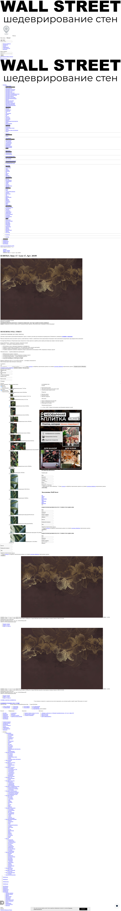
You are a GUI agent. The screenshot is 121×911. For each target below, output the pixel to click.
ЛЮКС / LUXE (6, 251)
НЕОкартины (8, 896)
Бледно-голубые (9, 221)
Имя (42, 475)
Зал (6, 112)
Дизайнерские (9, 206)
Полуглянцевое (5, 388)
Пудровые (8, 215)
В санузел (8, 234)
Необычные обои (24, 704)
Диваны (5, 243)
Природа (7, 120)
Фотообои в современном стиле (12, 94)
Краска (5, 240)
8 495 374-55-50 (44, 714)
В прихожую (8, 109)
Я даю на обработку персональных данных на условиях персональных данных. (49, 366)
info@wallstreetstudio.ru (46, 716)
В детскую (8, 124)
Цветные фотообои (10, 100)
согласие (30, 366)
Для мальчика (8, 140)
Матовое (4, 386)
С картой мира (9, 142)
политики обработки (58, 366)
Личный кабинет (6, 723)
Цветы (7, 122)
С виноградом (9, 151)
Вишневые (8, 224)
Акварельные (8, 211)
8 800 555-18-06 (44, 715)
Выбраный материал (46, 522)
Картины (6, 241)
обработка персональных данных (49, 526)
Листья (7, 173)
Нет (4, 40)
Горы (7, 168)
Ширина (43, 517)
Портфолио (5, 44)
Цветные (7, 228)
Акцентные (8, 205)
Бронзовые (8, 223)
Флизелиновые (9, 123)
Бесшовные (8, 145)
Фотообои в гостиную (10, 89)
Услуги (4, 46)
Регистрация (3, 56)
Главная (4, 249)
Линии (7, 129)
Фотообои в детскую (10, 90)
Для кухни (8, 117)
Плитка (5, 239)
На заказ (7, 116)
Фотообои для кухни (10, 92)
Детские (7, 108)
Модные (7, 179)
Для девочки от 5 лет (10, 139)
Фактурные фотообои (10, 104)
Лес (6, 115)
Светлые (7, 184)
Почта (43, 482)
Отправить (44, 529)
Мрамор (7, 199)
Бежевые (7, 217)
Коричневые (8, 226)
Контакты (5, 49)
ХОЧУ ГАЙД (44, 487)
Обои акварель (9, 88)
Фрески (7, 99)
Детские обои (3, 704)
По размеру (8, 118)
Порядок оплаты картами (16, 716)
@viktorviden (15, 706)
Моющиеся (8, 150)
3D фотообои (8, 86)
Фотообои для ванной (10, 103)
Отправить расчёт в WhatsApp (80, 366)
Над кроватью (9, 180)
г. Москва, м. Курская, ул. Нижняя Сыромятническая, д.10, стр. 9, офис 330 (57, 713)
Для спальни (8, 113)
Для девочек (8, 176)
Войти (2, 55)
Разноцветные (9, 216)
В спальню (8, 125)
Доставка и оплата (15, 715)
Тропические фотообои (11, 105)
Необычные (8, 213)
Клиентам (24, 710)
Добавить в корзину (18, 367)
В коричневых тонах (10, 128)
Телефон (43, 480)
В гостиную (8, 107)
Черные (7, 231)
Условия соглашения (29, 715)
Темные (7, 227)
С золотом (8, 225)
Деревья (7, 170)
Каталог (2, 710)
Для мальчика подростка (11, 160)
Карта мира (8, 193)
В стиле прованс (9, 214)
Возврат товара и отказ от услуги (32, 713)
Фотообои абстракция (10, 87)
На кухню (8, 165)
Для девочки (8, 138)
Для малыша (8, 143)
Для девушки (8, 158)
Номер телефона (45, 514)
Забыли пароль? (9, 56)
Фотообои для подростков (11, 95)
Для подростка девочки (11, 162)
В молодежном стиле (10, 156)
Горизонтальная (5, 391)
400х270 (7, 187)
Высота (43, 519)
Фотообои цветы (9, 101)
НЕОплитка (8, 897)
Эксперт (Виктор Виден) (15, 704)
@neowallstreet (26, 706)
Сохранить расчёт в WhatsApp (7, 367)
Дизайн (7, 182)
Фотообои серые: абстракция (12, 130)
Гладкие (7, 236)
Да (1, 40)
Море (7, 174)
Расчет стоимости (7, 43)
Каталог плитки (6, 250)
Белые (7, 189)
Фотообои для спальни (10, 97)
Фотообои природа (10, 96)
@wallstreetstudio (35, 707)
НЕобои (7, 895)
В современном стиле (10, 163)
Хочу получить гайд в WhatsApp (50, 486)
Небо (7, 204)
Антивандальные (9, 207)
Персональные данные (29, 714)
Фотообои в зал (9, 91)
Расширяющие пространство (12, 121)
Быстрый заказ (26, 367)
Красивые (8, 171)
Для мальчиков (9, 177)
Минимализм (8, 197)
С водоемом (8, 167)
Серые (7, 183)
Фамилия (44, 477)
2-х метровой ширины (10, 191)
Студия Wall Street (33, 704)
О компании (13, 713)
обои (5, 713)
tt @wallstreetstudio (36, 706)
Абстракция (8, 106)
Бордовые (8, 222)
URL (43, 524)
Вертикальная (5, 390)
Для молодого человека (11, 157)
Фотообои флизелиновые (11, 98)
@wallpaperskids (6, 707)
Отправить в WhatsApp (47, 485)
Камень (7, 114)
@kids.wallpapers (6, 706)
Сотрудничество (6, 48)
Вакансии (13, 714)
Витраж (5, 242)
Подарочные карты (10, 899)
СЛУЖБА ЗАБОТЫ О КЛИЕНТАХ (8, 700)
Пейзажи (7, 175)
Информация (6, 47)
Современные (9, 152)
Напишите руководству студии (10, 703)
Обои (5, 84)
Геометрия (8, 111)
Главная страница (7, 721)
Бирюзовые (8, 219)
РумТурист (15, 708)
